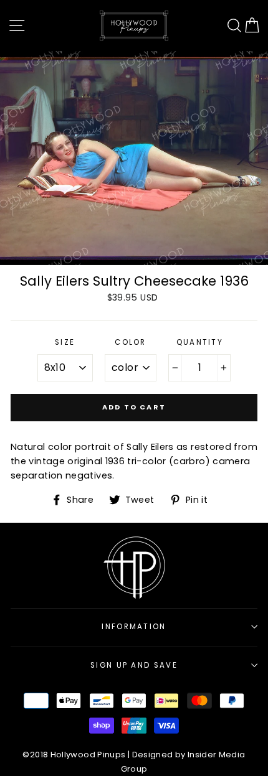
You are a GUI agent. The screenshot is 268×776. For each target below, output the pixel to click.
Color (130, 342)
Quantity (200, 342)
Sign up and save (134, 665)
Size (65, 342)
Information (134, 627)
